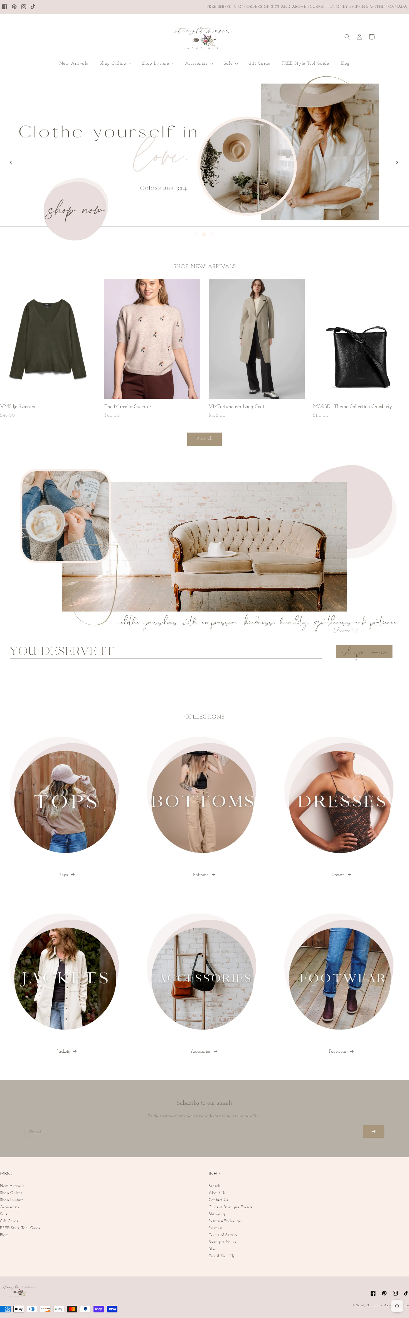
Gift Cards (9, 1221)
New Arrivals (12, 1186)
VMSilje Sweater (18, 406)
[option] (204, 158)
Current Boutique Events (230, 1207)
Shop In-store (12, 1200)
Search (215, 1186)
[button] (115, 63)
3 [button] (212, 234)
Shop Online (11, 1193)
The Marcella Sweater (127, 406)
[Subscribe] (373, 1131)
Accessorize (10, 1207)
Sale (4, 1214)
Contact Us (218, 1200)
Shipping (217, 1214)
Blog (4, 1235)
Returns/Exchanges (226, 1221)
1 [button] (195, 234)
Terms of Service (223, 1235)
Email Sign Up (222, 1256)
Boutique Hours (222, 1242)
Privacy (215, 1228)
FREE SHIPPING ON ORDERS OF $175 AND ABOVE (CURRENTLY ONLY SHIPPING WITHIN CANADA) (307, 7)
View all (204, 438)
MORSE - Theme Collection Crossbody (352, 406)
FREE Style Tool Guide (20, 1228)
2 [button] (204, 234)
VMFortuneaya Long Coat (237, 406)
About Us (217, 1193)
